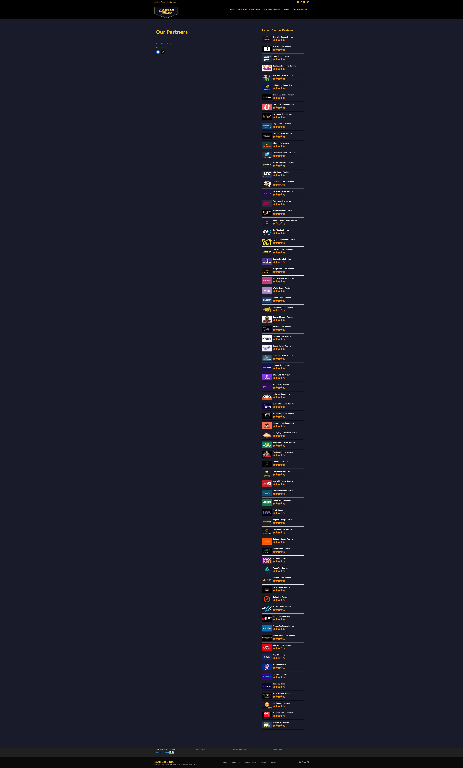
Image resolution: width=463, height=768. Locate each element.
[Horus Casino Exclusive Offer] (231, 387)
